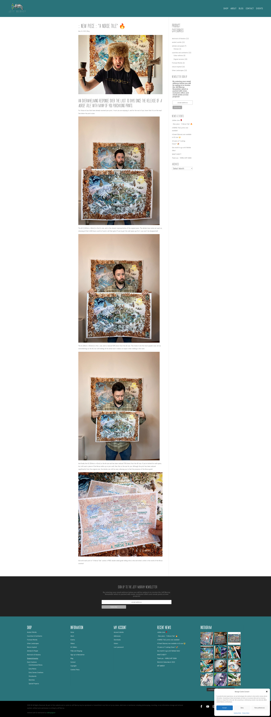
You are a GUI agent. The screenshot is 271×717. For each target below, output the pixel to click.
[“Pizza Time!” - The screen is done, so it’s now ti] (234, 666)
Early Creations (32, 662)
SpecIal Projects (34, 683)
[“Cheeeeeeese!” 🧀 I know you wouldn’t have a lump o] (220, 666)
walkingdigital (50, 712)
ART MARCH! (161, 666)
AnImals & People (32, 651)
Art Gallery (74, 647)
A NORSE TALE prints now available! (168, 640)
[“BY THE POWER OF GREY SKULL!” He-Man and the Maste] (206, 679)
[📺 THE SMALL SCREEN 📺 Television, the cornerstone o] (234, 638)
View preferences (259, 708)
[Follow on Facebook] (201, 706)
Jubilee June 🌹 (177, 120)
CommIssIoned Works (35, 665)
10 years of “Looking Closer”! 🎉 (167, 647)
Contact (250, 8)
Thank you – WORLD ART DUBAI (181, 158)
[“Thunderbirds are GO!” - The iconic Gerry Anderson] (234, 679)
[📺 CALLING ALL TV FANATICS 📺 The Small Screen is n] (206, 666)
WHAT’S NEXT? (176, 154)
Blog (241, 8)
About (72, 636)
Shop (225, 8)
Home (72, 632)
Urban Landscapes (33, 643)
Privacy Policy (245, 713)
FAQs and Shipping (76, 651)
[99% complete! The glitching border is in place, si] (220, 652)
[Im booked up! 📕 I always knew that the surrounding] (234, 652)
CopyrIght (74, 666)
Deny (242, 708)
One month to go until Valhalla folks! (168, 651)
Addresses (117, 636)
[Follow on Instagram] (214, 706)
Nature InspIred (32, 647)
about (233, 8)
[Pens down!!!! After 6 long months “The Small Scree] (206, 652)
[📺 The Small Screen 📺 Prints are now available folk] (220, 638)
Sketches (32, 680)
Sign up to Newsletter (78, 655)
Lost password (119, 647)
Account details (119, 632)
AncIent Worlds (32, 632)
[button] (267, 692)
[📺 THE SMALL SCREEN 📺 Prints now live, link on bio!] (206, 638)
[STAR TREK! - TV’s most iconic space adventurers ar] (220, 679)
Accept (224, 708)
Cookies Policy (237, 713)
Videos (73, 643)
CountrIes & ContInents (34, 636)
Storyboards (32, 676)
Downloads (117, 640)
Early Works (32, 669)
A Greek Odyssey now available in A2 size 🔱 (171, 643)
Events (259, 8)
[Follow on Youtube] (207, 706)
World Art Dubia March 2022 (166, 662)
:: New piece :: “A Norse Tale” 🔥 (182, 124)
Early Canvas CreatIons (36, 672)
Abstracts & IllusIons (34, 655)
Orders (116, 643)
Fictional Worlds (32, 640)
